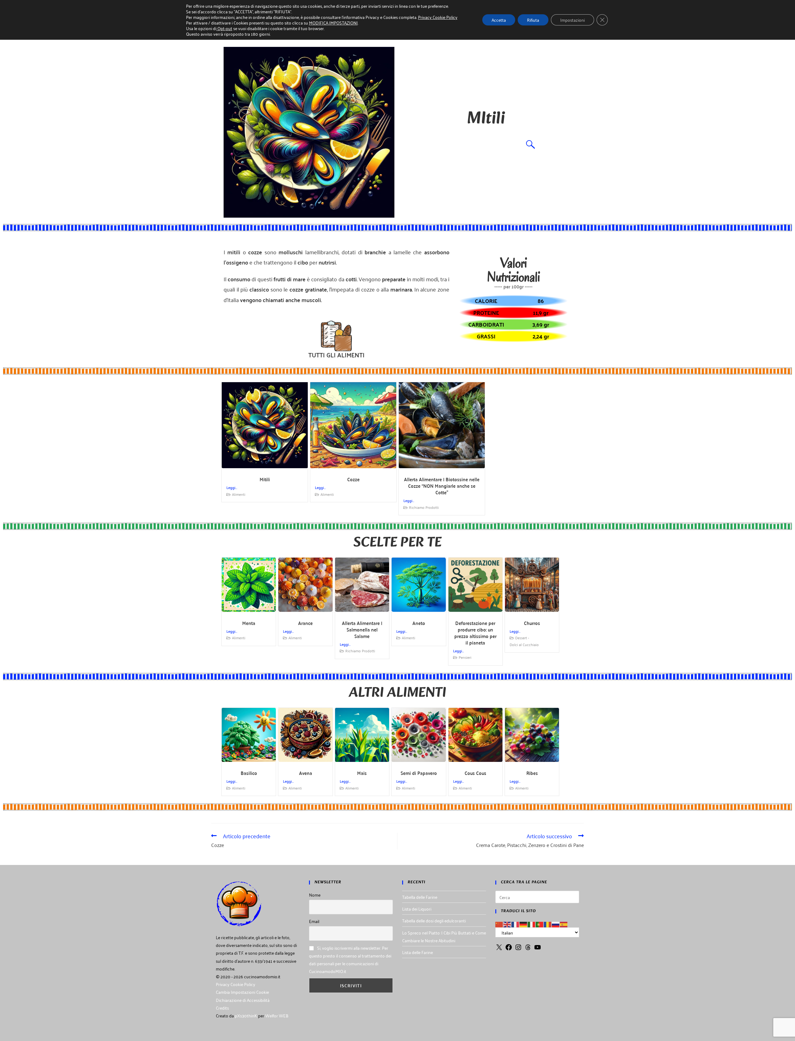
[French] (515, 923)
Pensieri (465, 657)
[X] (499, 949)
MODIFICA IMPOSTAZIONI (333, 22)
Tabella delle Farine (419, 897)
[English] (507, 923)
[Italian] (532, 923)
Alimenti (238, 494)
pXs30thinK (246, 1015)
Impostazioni (572, 20)
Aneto (418, 622)
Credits (222, 1008)
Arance (305, 622)
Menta (248, 622)
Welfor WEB (276, 1015)
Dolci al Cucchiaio (524, 644)
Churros (532, 622)
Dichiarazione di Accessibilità (243, 1000)
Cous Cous (475, 772)
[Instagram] (518, 949)
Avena (305, 772)
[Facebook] (508, 949)
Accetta (499, 20)
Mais (362, 772)
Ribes (532, 772)
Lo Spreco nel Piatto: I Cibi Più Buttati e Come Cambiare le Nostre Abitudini (444, 936)
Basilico (249, 772)
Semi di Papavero (419, 772)
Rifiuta (533, 20)
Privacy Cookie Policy (235, 984)
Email (314, 921)
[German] (524, 923)
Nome (314, 894)
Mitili (265, 479)
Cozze (353, 479)
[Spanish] (564, 923)
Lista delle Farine (417, 952)
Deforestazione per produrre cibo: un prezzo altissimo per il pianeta (475, 632)
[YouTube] (537, 949)
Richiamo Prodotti (424, 507)
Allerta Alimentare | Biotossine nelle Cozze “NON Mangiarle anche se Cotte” (441, 486)
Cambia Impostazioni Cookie (242, 992)
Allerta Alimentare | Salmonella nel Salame (362, 629)
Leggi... (231, 487)
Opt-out (224, 28)
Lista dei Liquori (416, 908)
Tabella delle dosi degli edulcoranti (434, 920)
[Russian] (556, 923)
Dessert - (522, 637)
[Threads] (528, 949)
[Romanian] (548, 923)
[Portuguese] (540, 923)
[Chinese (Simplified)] (499, 923)
